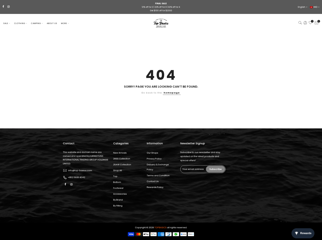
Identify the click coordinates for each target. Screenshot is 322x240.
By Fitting (117, 205)
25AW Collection (122, 164)
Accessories (120, 194)
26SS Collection (121, 158)
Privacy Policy (154, 158)
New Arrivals (120, 152)
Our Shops (152, 152)
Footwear (118, 188)
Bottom (117, 182)
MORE (64, 23)
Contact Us (153, 181)
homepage (172, 92)
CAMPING (36, 23)
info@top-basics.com (80, 170)
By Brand (118, 199)
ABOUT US (52, 23)
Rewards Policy (155, 187)
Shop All (117, 170)
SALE (5, 23)
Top (115, 176)
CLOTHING (19, 23)
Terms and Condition (158, 175)
